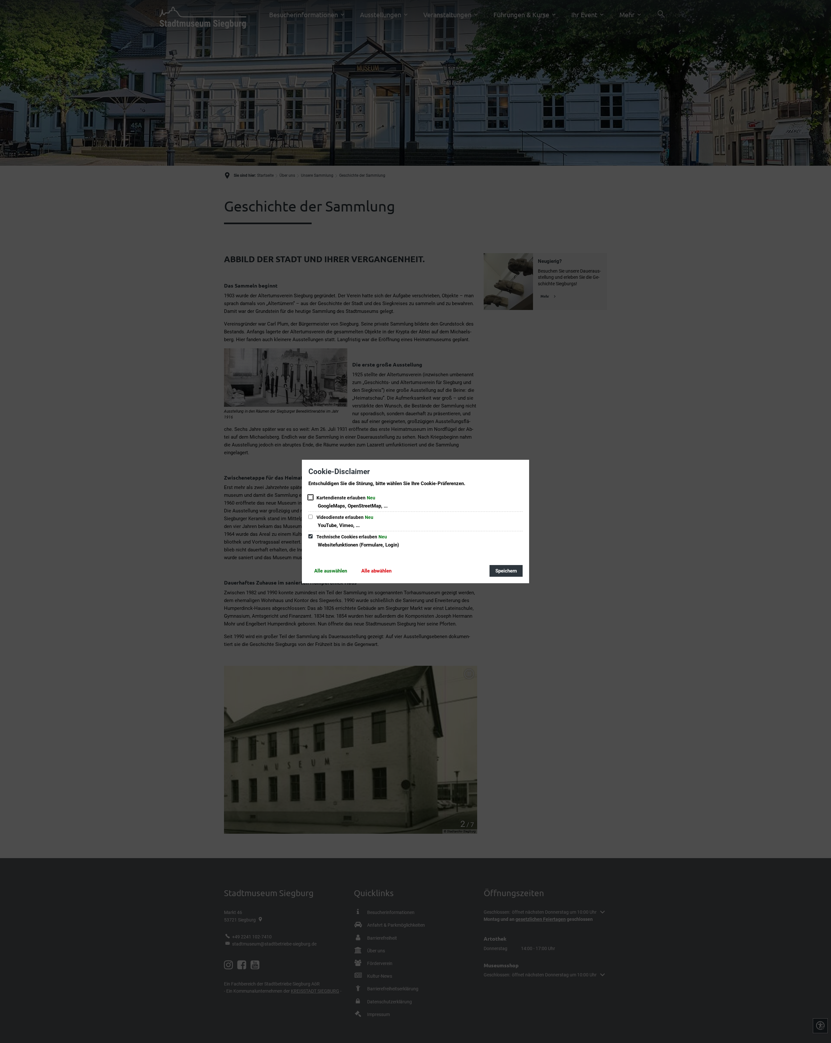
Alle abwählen (376, 571)
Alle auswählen (330, 571)
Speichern (506, 571)
